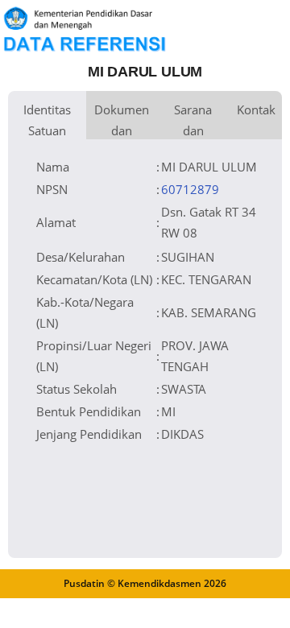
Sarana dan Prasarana (193, 120)
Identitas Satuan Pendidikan (47, 120)
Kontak (256, 109)
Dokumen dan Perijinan (121, 120)
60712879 (190, 189)
